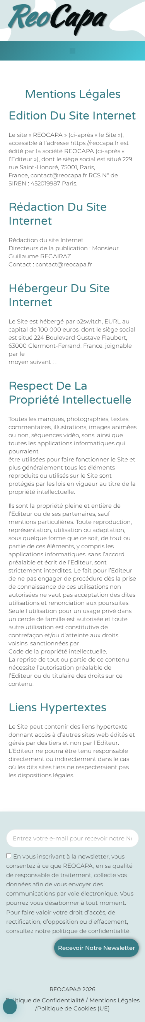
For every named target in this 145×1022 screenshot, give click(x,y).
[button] (72, 51)
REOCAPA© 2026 (72, 989)
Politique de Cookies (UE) (73, 1008)
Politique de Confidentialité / (47, 1000)
